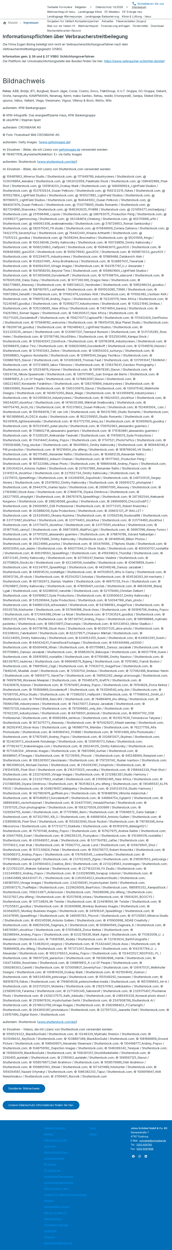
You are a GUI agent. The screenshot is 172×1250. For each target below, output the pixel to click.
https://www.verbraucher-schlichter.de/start (134, 61)
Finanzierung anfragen (56, 1225)
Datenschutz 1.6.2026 (55, 1140)
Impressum (49, 1146)
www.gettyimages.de (55, 142)
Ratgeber (49, 1134)
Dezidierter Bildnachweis (23, 1088)
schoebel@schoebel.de (152, 1140)
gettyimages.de (69, 149)
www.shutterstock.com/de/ (57, 161)
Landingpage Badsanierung (58, 1182)
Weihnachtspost (52, 1219)
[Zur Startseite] (25, 9)
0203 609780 (144, 1144)
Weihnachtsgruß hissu (56, 1152)
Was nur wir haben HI (55, 1212)
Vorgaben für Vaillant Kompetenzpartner (65, 1194)
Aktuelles (49, 1200)
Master (93, 1134)
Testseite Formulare (54, 1128)
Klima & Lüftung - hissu (56, 1188)
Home (93, 1128)
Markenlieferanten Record (58, 1243)
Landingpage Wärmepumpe (58, 1176)
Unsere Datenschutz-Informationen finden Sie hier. (41, 1105)
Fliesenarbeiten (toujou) (56, 1206)
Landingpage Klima (54, 1158)
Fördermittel (50, 1231)
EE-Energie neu (52, 1170)
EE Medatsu (50, 1164)
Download (49, 1237)
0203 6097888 (145, 1148)
